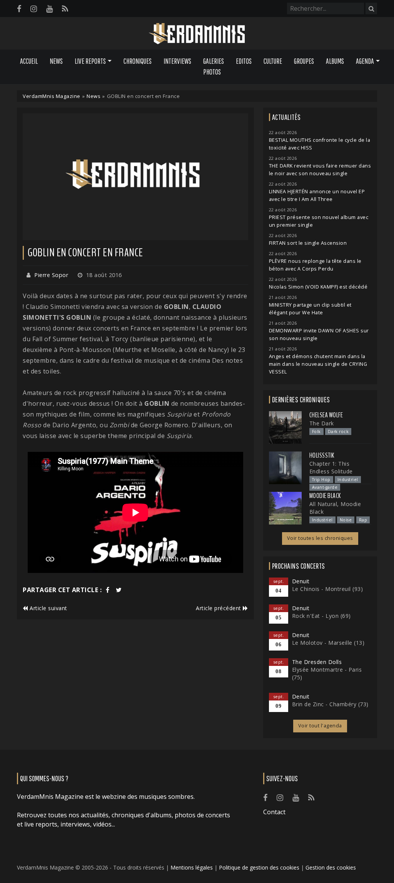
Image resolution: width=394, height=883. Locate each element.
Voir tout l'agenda (320, 725)
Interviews (177, 61)
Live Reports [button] (90, 61)
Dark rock (338, 431)
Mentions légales (191, 867)
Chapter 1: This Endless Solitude (331, 467)
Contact (274, 812)
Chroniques (138, 61)
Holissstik (321, 455)
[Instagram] (33, 8)
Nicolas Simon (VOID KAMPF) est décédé (318, 287)
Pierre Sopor (51, 275)
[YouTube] (49, 8)
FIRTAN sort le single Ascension (308, 243)
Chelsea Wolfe (326, 415)
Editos (244, 61)
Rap (363, 520)
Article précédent (219, 608)
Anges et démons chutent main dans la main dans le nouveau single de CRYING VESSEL (318, 364)
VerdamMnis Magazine (51, 96)
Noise (346, 520)
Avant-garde (325, 487)
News (56, 61)
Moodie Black (325, 495)
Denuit (301, 581)
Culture (273, 61)
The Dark (321, 423)
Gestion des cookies (331, 867)
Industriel (347, 479)
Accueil (29, 61)
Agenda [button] (365, 61)
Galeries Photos (213, 66)
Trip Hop (321, 479)
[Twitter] (119, 590)
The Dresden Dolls (317, 662)
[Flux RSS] (65, 8)
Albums (335, 61)
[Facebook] (19, 8)
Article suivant (47, 608)
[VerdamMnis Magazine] (197, 34)
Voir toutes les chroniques (320, 538)
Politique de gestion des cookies (259, 867)
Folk (316, 431)
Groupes (304, 61)
